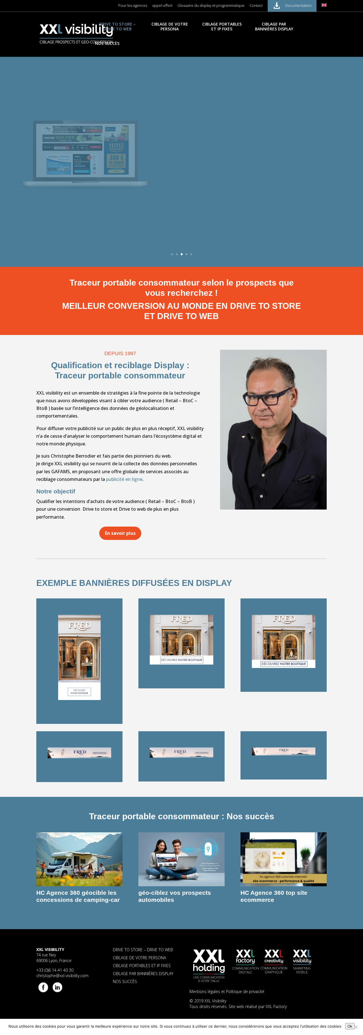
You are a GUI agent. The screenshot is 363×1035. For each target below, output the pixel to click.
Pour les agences (132, 6)
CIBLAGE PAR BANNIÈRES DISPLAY (274, 27)
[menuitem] (324, 6)
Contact (256, 6)
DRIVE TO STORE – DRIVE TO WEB (118, 27)
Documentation (298, 5)
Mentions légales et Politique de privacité (226, 991)
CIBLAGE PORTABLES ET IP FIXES (222, 27)
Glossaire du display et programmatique (211, 6)
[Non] (356, 1027)
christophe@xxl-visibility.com (62, 975)
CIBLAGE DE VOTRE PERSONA (169, 27)
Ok (349, 1026)
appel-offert (162, 6)
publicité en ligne (124, 479)
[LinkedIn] (57, 987)
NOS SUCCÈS (107, 43)
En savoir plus (211, 192)
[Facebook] (42, 987)
